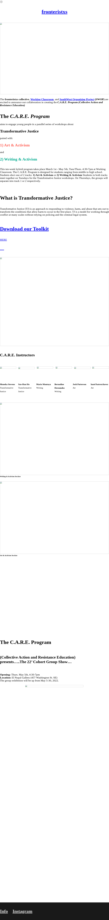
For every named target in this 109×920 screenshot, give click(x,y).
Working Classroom (42, 99)
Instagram (22, 911)
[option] (54, 594)
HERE (3, 239)
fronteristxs (54, 12)
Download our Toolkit (24, 229)
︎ (2, 248)
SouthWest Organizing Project (77, 99)
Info (4, 911)
